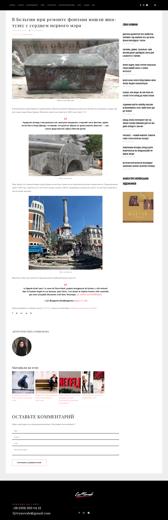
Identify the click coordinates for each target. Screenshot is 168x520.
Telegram (74, 308)
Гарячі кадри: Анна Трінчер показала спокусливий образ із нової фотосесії (139, 68)
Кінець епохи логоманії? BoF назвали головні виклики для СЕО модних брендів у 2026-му (139, 123)
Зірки (43, 5)
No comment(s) (37, 30)
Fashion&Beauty (32, 5)
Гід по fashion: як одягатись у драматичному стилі (92, 396)
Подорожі (27, 34)
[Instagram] (143, 5)
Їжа (93, 5)
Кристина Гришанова (34, 331)
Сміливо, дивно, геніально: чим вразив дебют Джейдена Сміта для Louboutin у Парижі (138, 52)
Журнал (12, 5)
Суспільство (51, 5)
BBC (85, 112)
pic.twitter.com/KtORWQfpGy (89, 294)
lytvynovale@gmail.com (31, 513)
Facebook (92, 308)
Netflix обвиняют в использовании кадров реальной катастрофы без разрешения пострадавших (69, 399)
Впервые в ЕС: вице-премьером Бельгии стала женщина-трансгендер (46, 397)
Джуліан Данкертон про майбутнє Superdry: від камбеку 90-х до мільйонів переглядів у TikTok (139, 37)
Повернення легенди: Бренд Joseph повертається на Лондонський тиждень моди (138, 150)
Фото (79, 5)
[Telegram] (147, 5)
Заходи (86, 5)
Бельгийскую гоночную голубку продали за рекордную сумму (22, 397)
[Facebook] (140, 5)
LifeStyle (21, 5)
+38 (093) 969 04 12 (27, 508)
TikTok (46, 308)
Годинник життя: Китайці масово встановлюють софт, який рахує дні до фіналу (139, 107)
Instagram (83, 308)
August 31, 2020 (80, 300)
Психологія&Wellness (67, 5)
